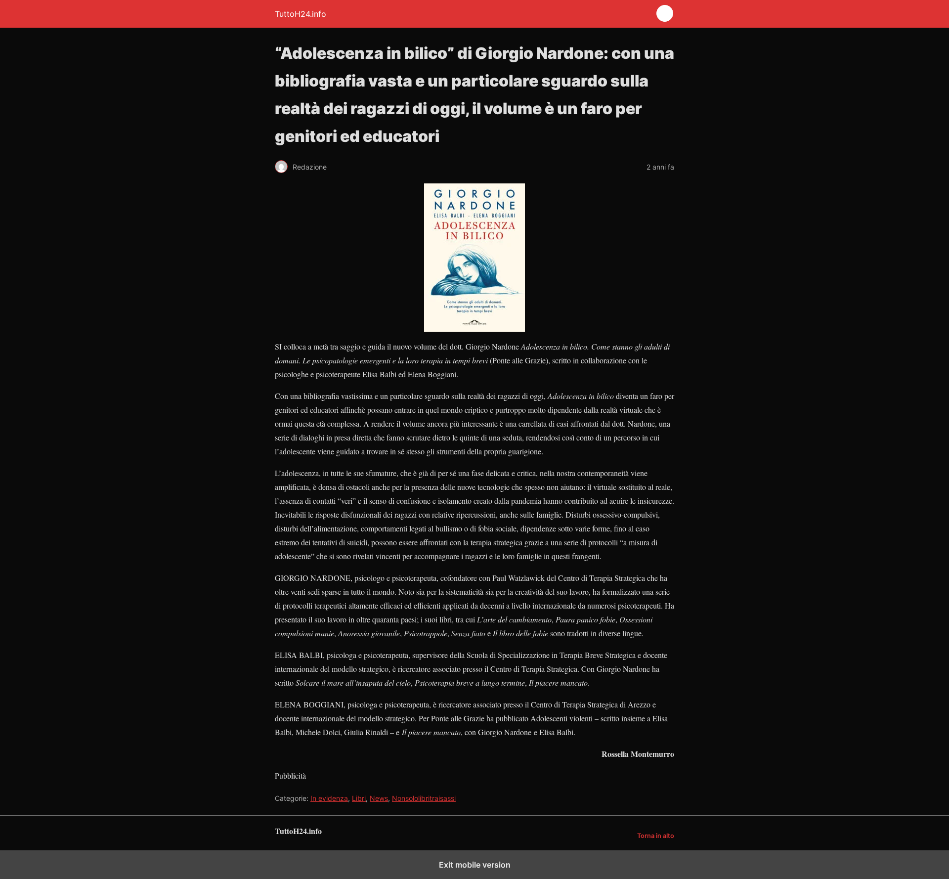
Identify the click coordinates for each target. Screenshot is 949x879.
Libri (359, 798)
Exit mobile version (475, 865)
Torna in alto (655, 835)
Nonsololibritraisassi (424, 798)
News (379, 798)
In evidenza (329, 798)
